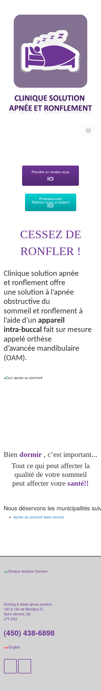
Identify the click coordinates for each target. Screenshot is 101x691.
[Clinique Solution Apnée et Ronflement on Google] (24, 666)
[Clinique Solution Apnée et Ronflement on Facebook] (10, 666)
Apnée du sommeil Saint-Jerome (38, 517)
